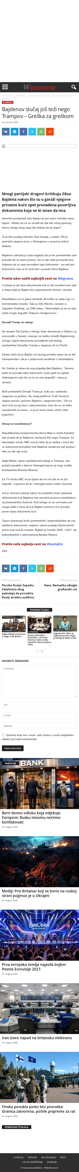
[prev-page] (37, 651)
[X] (32, 131)
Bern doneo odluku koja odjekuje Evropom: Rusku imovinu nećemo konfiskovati (31, 817)
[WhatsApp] (41, 131)
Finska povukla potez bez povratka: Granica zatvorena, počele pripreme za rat (38, 1109)
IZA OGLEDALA (48, 1157)
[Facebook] (23, 131)
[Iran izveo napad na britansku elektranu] (39, 1008)
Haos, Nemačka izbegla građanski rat (60, 587)
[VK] (6, 131)
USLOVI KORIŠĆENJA (32, 1161)
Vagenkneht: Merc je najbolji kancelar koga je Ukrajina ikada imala (64, 635)
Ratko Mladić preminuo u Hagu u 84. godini (14, 635)
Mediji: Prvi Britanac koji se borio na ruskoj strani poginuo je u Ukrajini (39, 893)
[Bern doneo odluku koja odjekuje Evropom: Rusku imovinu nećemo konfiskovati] (39, 783)
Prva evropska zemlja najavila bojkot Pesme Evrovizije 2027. (34, 967)
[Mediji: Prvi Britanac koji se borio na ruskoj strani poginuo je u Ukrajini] (39, 861)
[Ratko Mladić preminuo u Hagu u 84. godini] (14, 624)
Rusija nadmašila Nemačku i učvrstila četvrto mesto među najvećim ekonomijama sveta (39, 640)
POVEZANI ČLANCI (39, 609)
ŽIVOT (63, 1157)
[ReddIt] (50, 131)
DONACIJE (52, 1161)
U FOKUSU (20, 95)
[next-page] (42, 651)
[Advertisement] (39, 41)
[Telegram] (14, 131)
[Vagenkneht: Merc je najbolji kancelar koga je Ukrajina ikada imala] (65, 624)
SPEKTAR (32, 1157)
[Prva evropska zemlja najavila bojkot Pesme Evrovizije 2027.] (39, 935)
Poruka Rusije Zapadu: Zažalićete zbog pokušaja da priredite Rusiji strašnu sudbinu (18, 591)
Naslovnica (7, 95)
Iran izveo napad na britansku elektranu (37, 1037)
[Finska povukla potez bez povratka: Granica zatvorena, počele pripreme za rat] (39, 1077)
